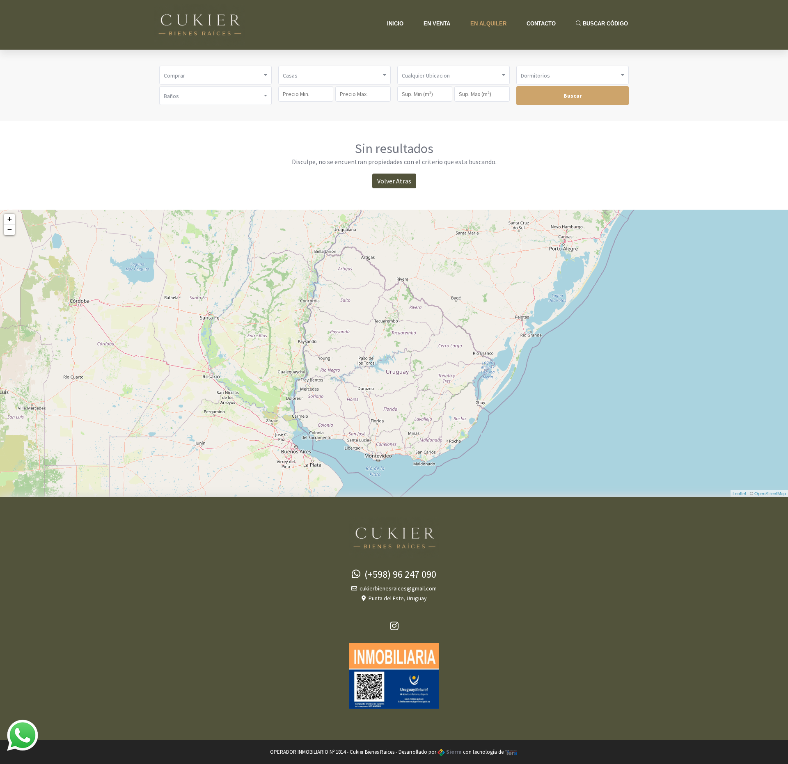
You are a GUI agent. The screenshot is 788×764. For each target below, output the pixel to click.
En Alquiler (488, 24)
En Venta (437, 24)
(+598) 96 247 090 (398, 574)
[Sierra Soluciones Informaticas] (511, 751)
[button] (215, 75)
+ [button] (9, 219)
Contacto (541, 24)
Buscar (573, 95)
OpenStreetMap (770, 493)
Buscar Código (604, 24)
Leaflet (739, 493)
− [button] (9, 229)
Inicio (395, 24)
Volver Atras (394, 181)
